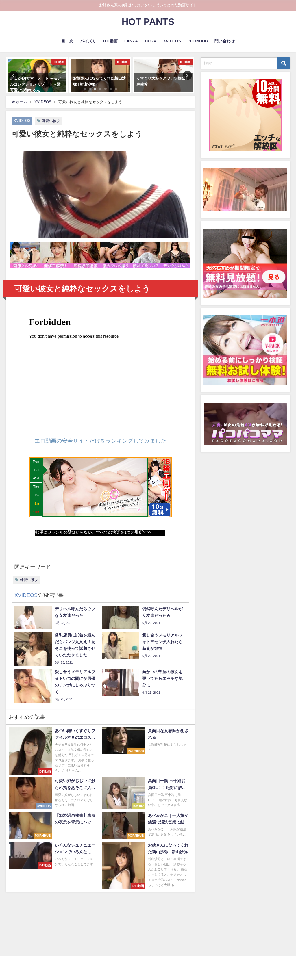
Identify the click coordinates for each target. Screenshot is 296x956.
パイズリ (88, 41)
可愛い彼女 (51, 121)
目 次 (67, 41)
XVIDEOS (172, 41)
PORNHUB (198, 41)
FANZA (131, 41)
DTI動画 (110, 41)
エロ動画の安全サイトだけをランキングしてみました (100, 440)
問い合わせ (224, 41)
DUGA (151, 41)
